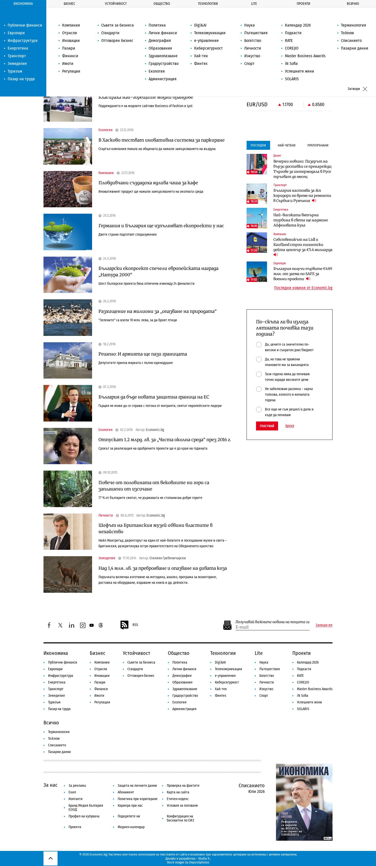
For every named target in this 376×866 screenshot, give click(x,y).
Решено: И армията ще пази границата (142, 354)
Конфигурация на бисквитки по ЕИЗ (180, 818)
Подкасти (293, 32)
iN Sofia (291, 63)
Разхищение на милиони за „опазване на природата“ (157, 311)
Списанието (351, 40)
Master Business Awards (305, 55)
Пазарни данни (354, 48)
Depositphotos (199, 862)
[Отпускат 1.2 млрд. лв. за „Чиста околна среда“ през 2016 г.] (67, 446)
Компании (71, 25)
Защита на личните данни (137, 785)
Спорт (249, 63)
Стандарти (110, 32)
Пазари (68, 48)
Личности (252, 48)
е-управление (206, 40)
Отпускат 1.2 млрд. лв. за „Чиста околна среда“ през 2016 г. (164, 439)
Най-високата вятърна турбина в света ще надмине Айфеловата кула (300, 220)
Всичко (353, 4)
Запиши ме (324, 625)
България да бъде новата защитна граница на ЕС (153, 397)
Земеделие (17, 63)
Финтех (200, 63)
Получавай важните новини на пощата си (272, 622)
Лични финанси (163, 32)
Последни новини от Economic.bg (303, 288)
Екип (72, 792)
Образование (160, 48)
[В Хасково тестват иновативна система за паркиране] (67, 146)
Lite (254, 4)
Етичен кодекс (178, 799)
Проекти (303, 4)
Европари (16, 32)
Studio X (203, 858)
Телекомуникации (210, 32)
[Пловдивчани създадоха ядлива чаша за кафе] (67, 189)
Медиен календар (131, 827)
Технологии (208, 4)
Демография (160, 40)
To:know (347, 32)
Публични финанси (25, 25)
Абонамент (126, 792)
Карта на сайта (178, 792)
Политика (157, 25)
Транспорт (17, 55)
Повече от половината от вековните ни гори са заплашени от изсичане (153, 486)
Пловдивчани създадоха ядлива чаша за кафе (148, 183)
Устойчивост (116, 4)
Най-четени (286, 145)
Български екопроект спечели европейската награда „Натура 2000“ (158, 272)
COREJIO (291, 48)
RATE (289, 40)
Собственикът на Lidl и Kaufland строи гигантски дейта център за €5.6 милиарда (303, 244)
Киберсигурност (208, 48)
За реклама (77, 785)
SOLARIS (292, 78)
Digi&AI (200, 25)
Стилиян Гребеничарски (167, 558)
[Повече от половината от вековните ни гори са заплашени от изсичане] (67, 489)
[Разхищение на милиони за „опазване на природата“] (67, 317)
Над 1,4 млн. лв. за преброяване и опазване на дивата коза (162, 568)
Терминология (353, 25)
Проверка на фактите (183, 785)
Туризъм (15, 71)
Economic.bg (155, 430)
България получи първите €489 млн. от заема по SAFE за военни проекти (302, 273)
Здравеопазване (163, 55)
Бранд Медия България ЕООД (86, 807)
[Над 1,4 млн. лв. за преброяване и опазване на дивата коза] (67, 574)
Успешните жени (299, 71)
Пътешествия (256, 32)
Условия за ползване (182, 805)
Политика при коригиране (138, 799)
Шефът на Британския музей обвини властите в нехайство (155, 528)
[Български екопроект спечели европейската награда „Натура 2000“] (67, 275)
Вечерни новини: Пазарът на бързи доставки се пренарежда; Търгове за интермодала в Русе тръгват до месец (302, 169)
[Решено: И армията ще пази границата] (67, 360)
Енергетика (18, 48)
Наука (249, 25)
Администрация (162, 78)
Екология (157, 71)
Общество (161, 4)
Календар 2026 (298, 25)
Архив (289, 426)
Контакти (76, 799)
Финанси (70, 55)
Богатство (252, 40)
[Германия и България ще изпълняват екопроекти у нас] (67, 232)
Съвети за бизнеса (117, 25)
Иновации (71, 40)
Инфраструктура (23, 40)
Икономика (23, 4)
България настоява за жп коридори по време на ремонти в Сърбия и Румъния (302, 195)
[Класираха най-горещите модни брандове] (67, 103)
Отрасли (69, 32)
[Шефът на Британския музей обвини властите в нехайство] (67, 532)
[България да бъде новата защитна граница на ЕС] (67, 403)
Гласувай (267, 426)
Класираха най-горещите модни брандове (145, 97)
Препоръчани (317, 145)
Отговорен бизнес (117, 40)
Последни (258, 145)
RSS (135, 625)
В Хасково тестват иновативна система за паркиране (161, 140)
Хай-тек (201, 55)
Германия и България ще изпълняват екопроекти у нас (161, 226)
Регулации (71, 71)
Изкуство (252, 55)
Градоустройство (164, 63)
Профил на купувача (84, 816)
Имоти (67, 63)
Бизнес (69, 4)
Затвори (354, 89)
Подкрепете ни (129, 816)
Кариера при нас (130, 805)
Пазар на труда (21, 78)
